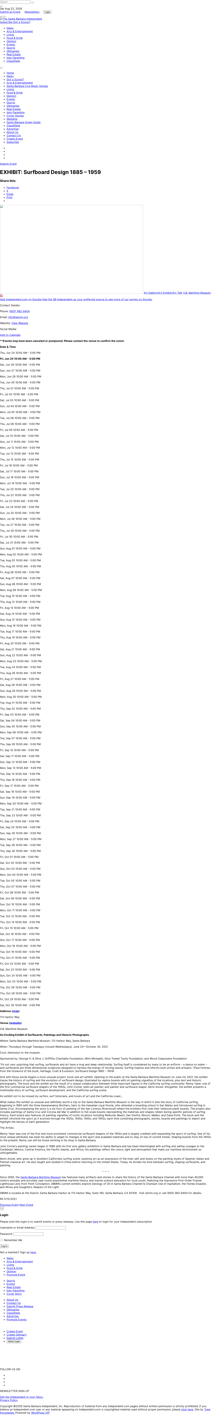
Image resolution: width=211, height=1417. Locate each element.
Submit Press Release (20, 1306)
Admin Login (14, 1341)
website (15, 1023)
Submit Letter (15, 1338)
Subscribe (6, 22)
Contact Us (14, 135)
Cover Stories (15, 115)
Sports (11, 47)
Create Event (15, 138)
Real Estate (14, 54)
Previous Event (9, 1204)
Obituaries (13, 51)
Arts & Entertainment (20, 31)
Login (47, 12)
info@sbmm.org (18, 317)
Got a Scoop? (21, 22)
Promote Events (17, 1319)
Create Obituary (17, 1334)
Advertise (13, 128)
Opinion (11, 41)
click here (187, 1409)
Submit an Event (10, 12)
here (95, 1221)
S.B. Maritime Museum (197, 292)
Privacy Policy (9, 1400)
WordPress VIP (40, 1412)
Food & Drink (15, 38)
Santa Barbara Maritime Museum (40, 1177)
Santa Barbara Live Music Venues (27, 86)
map (15, 1011)
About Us (12, 132)
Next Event (26, 1204)
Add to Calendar (10, 335)
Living (10, 34)
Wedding (12, 119)
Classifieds (13, 61)
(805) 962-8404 (19, 311)
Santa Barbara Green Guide (24, 122)
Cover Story (14, 1293)
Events (11, 44)
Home (10, 72)
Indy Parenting (16, 57)
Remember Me (12, 1240)
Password (6, 1233)
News (10, 28)
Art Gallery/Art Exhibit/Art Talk (163, 292)
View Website (19, 323)
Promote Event (16, 1274)
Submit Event (8, 163)
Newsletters (32, 12)
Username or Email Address (17, 1227)
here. (33, 1252)
